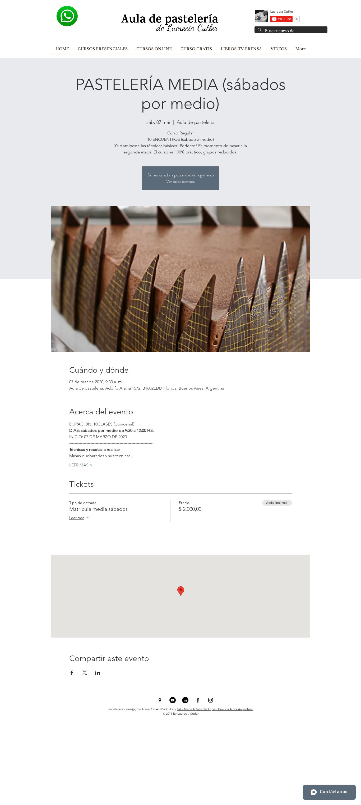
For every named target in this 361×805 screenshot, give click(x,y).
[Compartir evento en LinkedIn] (97, 673)
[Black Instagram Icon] (210, 700)
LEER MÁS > (80, 464)
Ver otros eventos (180, 181)
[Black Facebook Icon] (198, 700)
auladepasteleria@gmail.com (129, 709)
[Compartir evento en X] (84, 673)
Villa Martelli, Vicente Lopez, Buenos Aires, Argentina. (215, 709)
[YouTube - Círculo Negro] (172, 700)
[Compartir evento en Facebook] (71, 673)
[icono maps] (160, 700)
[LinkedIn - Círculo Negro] (185, 700)
